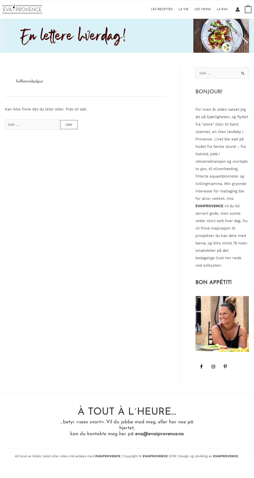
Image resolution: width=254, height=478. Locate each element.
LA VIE (184, 9)
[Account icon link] (237, 9)
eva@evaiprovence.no (159, 433)
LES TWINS (202, 9)
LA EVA (222, 9)
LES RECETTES (162, 9)
